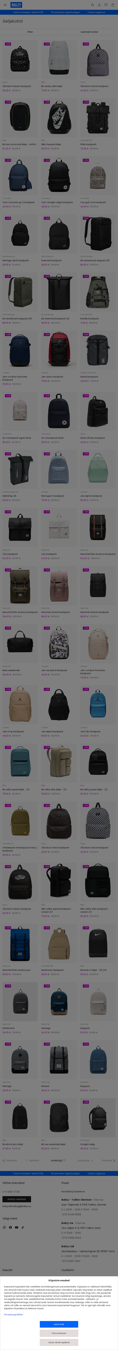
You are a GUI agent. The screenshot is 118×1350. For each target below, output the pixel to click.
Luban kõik (59, 1324)
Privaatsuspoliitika (13, 1314)
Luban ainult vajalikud (59, 1342)
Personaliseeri (59, 1333)
